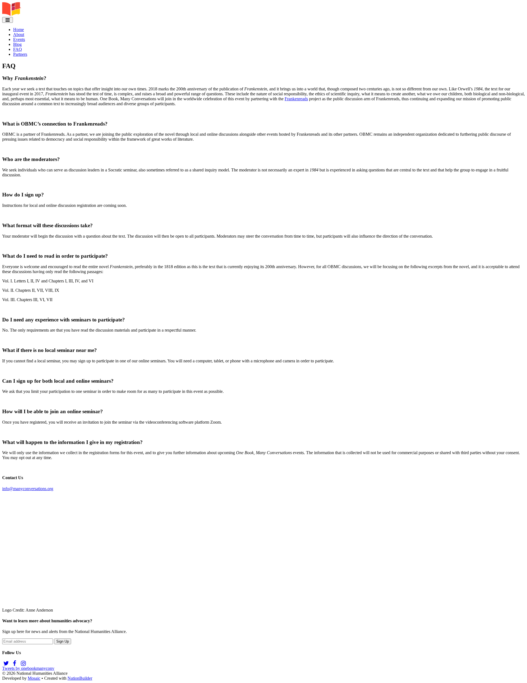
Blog (17, 44)
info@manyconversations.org (27, 488)
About (18, 34)
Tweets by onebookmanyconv (28, 668)
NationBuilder (80, 678)
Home (18, 29)
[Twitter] (6, 663)
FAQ (17, 49)
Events (19, 39)
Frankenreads (296, 98)
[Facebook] (14, 663)
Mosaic (34, 678)
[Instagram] (23, 663)
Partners (20, 54)
